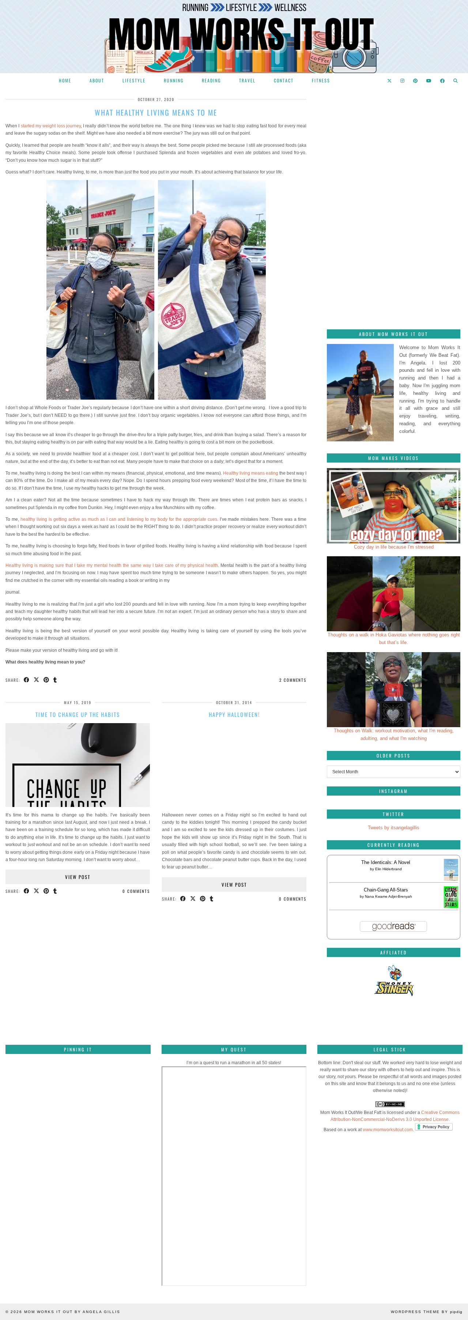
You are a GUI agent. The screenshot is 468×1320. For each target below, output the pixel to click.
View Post (77, 876)
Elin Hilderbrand (388, 869)
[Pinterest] (416, 80)
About (97, 80)
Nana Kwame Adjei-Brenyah (388, 896)
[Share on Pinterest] (47, 680)
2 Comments (292, 680)
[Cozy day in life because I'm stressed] (393, 505)
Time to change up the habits (77, 714)
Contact (284, 80)
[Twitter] (390, 80)
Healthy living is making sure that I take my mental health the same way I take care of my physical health (111, 565)
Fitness (321, 80)
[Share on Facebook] (27, 680)
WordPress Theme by (427, 1312)
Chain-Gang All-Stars (386, 890)
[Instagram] (403, 80)
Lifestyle (134, 80)
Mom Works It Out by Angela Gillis (72, 1312)
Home (65, 80)
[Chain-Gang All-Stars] (451, 906)
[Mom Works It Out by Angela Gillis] (234, 36)
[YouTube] (429, 80)
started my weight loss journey (51, 125)
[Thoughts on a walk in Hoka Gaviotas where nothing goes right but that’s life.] (393, 593)
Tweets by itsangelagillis (393, 827)
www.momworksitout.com (388, 1129)
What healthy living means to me (156, 112)
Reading (211, 80)
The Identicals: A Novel (385, 862)
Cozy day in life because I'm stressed (394, 547)
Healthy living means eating (250, 473)
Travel (247, 80)
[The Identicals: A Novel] (451, 880)
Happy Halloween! (234, 714)
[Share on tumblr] (55, 680)
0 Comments (136, 891)
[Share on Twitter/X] (37, 680)
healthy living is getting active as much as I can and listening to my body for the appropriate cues (118, 519)
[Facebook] (443, 80)
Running (174, 80)
